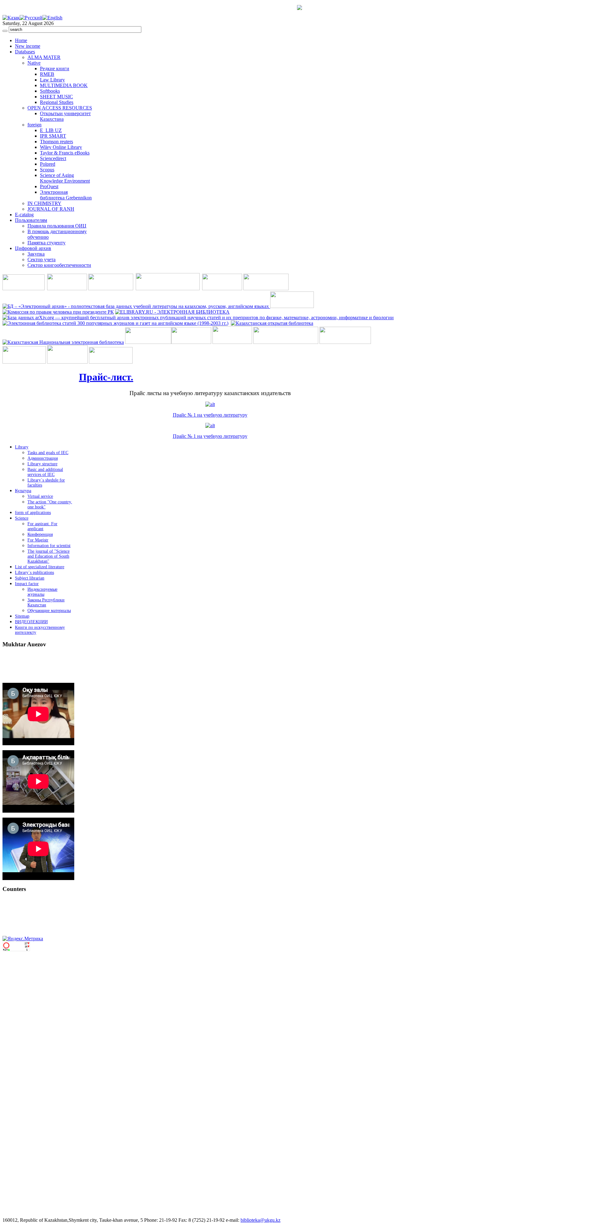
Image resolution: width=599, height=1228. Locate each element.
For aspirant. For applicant (42, 526)
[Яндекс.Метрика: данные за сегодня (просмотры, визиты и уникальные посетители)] (22, 939)
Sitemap (22, 616)
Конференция (40, 534)
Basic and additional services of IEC (45, 472)
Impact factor (27, 583)
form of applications (33, 512)
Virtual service (40, 496)
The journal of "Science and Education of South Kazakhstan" (48, 556)
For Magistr (37, 540)
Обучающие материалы (49, 610)
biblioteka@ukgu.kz (260, 1220)
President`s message (27, 673)
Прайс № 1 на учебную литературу (210, 415)
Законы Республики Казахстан (46, 602)
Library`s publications (34, 572)
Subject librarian (29, 578)
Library (21, 447)
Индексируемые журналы (42, 592)
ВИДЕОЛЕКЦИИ (31, 621)
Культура (23, 490)
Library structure (42, 464)
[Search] (4, 31)
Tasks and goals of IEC (47, 452)
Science (21, 518)
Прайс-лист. (106, 377)
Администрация (42, 458)
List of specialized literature (39, 567)
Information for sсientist (49, 545)
